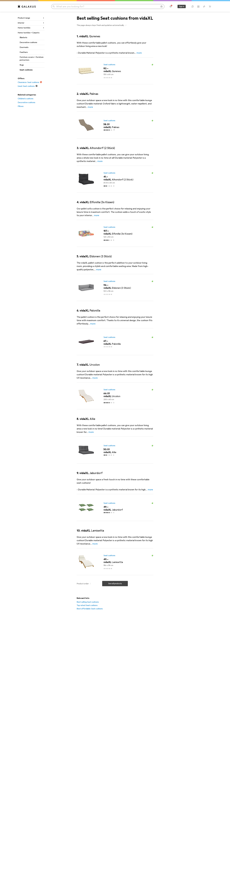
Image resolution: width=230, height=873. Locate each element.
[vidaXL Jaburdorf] (115, 507)
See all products (115, 583)
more (139, 53)
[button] (125, 25)
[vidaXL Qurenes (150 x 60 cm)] (115, 70)
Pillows (20, 106)
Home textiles (24, 28)
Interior (21, 23)
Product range (24, 18)
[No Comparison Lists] (198, 6)
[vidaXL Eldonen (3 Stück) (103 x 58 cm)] (115, 287)
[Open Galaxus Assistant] (193, 6)
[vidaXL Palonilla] (115, 341)
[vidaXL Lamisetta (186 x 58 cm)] (115, 561)
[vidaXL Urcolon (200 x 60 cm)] (115, 395)
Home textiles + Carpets (28, 33)
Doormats (24, 47)
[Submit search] (53, 6)
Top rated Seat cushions (87, 605)
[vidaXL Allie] (115, 450)
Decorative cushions (28, 42)
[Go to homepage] (27, 6)
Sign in (181, 6)
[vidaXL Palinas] (115, 125)
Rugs (22, 65)
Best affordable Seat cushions (90, 609)
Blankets (23, 37)
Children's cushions (25, 98)
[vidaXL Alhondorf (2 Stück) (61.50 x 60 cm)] (115, 179)
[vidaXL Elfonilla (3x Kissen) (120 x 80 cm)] (115, 233)
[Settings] (170, 6)
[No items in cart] (210, 6)
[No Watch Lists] (204, 6)
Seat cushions (26, 70)
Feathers (24, 52)
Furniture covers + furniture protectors (31, 58)
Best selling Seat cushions (88, 602)
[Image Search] (161, 6)
